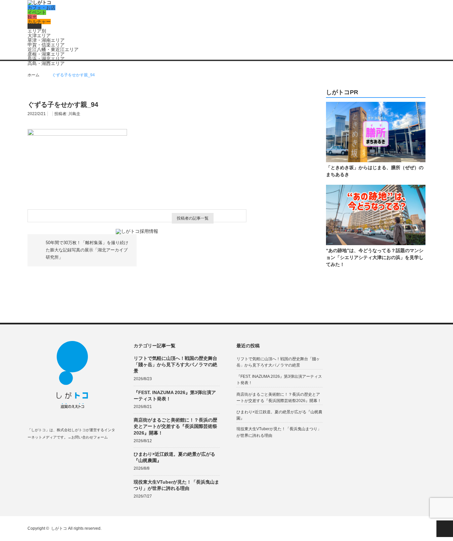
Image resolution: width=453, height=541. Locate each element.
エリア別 (37, 31)
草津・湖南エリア (46, 40)
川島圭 (74, 113)
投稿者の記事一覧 (193, 218)
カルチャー (39, 21)
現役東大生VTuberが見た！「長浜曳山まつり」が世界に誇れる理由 (176, 485)
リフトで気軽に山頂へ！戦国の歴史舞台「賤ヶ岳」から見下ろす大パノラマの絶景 (175, 364)
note (69, 453)
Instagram (56, 453)
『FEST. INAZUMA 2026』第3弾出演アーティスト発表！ (175, 395)
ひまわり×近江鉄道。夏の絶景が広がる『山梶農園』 (174, 457)
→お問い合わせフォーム (88, 437)
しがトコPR (342, 92)
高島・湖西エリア (46, 63)
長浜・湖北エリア (46, 58)
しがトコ (59, 528)
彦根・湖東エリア (46, 54)
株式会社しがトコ (71, 430)
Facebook (31, 453)
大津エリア (39, 35)
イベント (37, 12)
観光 (32, 17)
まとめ (34, 26)
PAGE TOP (444, 528)
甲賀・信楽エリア (46, 44)
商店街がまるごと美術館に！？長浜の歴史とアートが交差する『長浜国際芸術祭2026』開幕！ (175, 426)
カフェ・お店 (41, 7)
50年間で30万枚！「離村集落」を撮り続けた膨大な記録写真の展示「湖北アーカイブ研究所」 (87, 250)
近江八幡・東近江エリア (53, 49)
